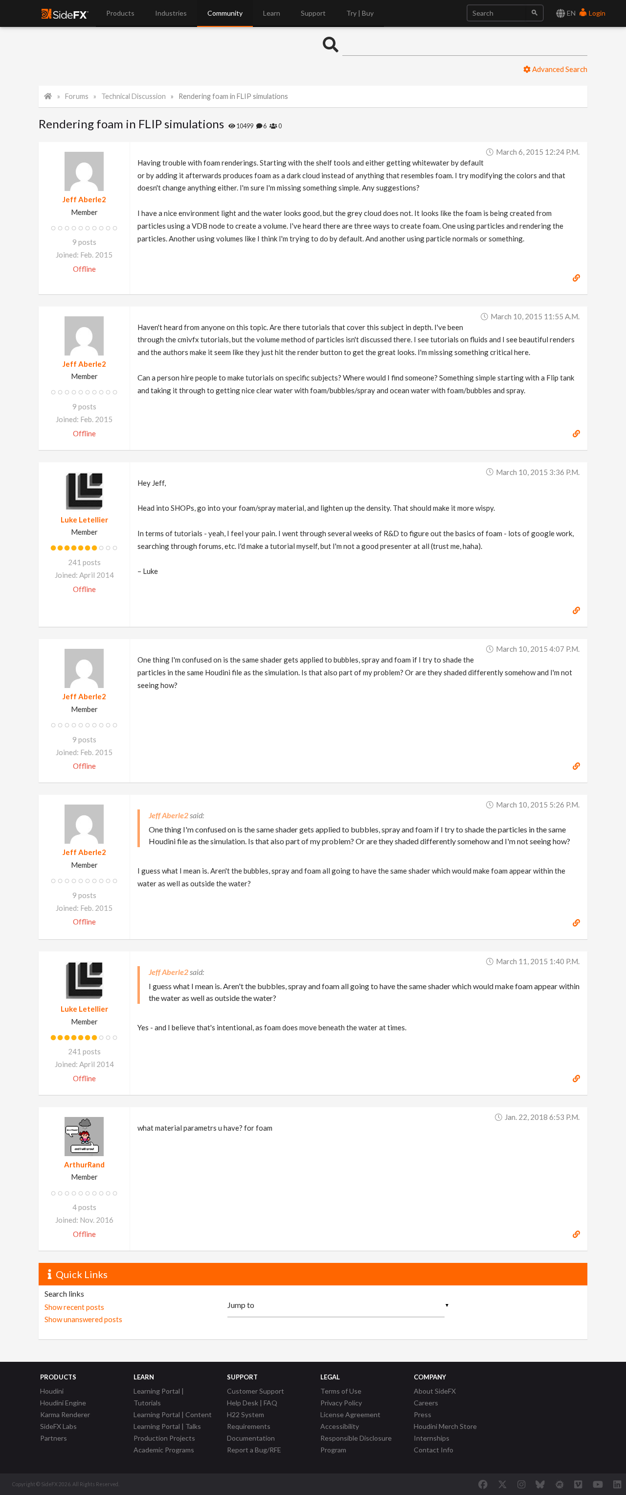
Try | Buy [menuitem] (360, 13)
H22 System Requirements (248, 1420)
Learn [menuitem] (271, 13)
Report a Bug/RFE (254, 1450)
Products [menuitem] (120, 13)
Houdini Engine (63, 1403)
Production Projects (164, 1438)
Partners (53, 1438)
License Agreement (350, 1414)
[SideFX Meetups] (559, 1484)
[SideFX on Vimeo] (578, 1484)
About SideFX (435, 1391)
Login (596, 13)
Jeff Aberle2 (84, 199)
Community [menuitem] (225, 13)
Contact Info (433, 1450)
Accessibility (339, 1426)
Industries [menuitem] (171, 13)
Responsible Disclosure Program (356, 1444)
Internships (431, 1438)
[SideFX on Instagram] (521, 1484)
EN (570, 13)
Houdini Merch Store (445, 1426)
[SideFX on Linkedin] (617, 1484)
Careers (426, 1403)
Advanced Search (559, 69)
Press (422, 1414)
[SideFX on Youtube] (598, 1484)
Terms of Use (340, 1391)
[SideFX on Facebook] (483, 1484)
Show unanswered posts (83, 1319)
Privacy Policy (341, 1403)
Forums (77, 96)
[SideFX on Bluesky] (540, 1484)
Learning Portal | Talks (167, 1426)
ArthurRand (84, 1164)
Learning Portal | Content (173, 1414)
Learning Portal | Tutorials (159, 1397)
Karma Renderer (65, 1414)
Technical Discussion (133, 96)
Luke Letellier (84, 519)
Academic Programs (164, 1450)
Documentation (251, 1438)
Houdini (52, 1391)
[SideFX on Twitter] (502, 1484)
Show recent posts (74, 1307)
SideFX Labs (58, 1426)
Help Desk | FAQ (252, 1403)
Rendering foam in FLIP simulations (233, 96)
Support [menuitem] (313, 13)
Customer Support (255, 1391)
